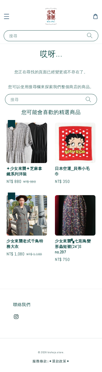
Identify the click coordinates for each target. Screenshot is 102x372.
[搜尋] (89, 36)
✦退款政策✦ (59, 361)
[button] (6, 16)
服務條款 (39, 361)
